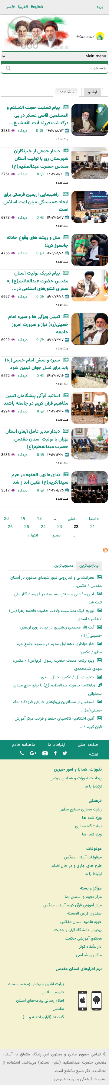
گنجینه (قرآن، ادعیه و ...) (43, 1017)
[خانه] (90, 28)
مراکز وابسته (91, 888)
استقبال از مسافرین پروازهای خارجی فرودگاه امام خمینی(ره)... (57, 706)
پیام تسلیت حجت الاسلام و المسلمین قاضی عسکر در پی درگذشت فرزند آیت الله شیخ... (37, 115)
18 (39, 519)
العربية (23, 7)
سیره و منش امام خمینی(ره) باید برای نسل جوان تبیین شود (36, 364)
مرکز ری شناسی (89, 955)
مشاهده (64, 92)
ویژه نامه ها (92, 818)
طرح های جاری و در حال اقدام (76, 866)
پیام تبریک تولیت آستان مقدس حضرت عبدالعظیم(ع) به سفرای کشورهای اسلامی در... (37, 281)
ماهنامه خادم (23, 745)
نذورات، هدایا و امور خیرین (78, 769)
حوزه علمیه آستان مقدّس (81, 922)
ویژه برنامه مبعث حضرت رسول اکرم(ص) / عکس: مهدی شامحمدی (57, 664)
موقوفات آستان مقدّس (83, 857)
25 (26, 527)
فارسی (10, 7)
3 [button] (56, 47)
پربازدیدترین (89, 565)
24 (43, 527)
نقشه (93, 754)
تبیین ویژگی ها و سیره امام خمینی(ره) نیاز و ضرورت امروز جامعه (38, 324)
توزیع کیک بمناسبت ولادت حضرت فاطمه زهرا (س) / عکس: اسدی (55, 615)
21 (92, 527)
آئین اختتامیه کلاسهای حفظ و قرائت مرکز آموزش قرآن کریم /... (58, 722)
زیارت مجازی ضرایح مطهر (81, 809)
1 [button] (66, 47)
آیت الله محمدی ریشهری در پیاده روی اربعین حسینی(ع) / (61, 631)
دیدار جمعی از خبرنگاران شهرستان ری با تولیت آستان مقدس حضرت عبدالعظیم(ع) (40, 159)
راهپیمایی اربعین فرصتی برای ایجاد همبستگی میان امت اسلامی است (35, 202)
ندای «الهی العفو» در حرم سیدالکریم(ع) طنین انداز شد (40, 478)
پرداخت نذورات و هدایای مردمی (76, 778)
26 (10, 527)
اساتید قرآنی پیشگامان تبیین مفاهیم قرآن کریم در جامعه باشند (36, 399)
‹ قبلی (73, 519)
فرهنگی (95, 801)
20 (6, 519)
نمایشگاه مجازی (88, 826)
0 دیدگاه (28, 131)
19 (23, 519)
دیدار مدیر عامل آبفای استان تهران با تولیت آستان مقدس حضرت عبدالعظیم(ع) (36, 439)
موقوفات (94, 849)
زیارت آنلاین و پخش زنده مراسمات (36, 984)
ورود (100, 7)
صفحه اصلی (88, 745)
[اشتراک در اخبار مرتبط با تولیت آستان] (105, 551)
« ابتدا (94, 519)
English (37, 7)
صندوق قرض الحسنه (84, 913)
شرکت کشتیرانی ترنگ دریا (21, 1044)
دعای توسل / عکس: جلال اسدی (67, 677)
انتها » (33, 535)
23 (59, 527)
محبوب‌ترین (63, 565)
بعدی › (55, 535)
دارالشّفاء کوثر (90, 946)
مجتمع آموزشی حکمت (83, 938)
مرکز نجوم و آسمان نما (83, 897)
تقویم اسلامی (52, 992)
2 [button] (61, 47)
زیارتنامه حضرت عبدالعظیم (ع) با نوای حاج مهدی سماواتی (57, 689)
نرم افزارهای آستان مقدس (79, 969)
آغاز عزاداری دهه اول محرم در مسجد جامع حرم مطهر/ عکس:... (59, 648)
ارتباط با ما (56, 745)
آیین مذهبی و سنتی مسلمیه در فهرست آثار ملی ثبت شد (58, 598)
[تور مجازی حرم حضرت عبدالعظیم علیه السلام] (24, 49)
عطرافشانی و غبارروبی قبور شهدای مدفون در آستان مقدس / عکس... (56, 581)
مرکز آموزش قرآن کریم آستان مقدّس (72, 905)
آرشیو (92, 92)
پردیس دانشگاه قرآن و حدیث (78, 930)
